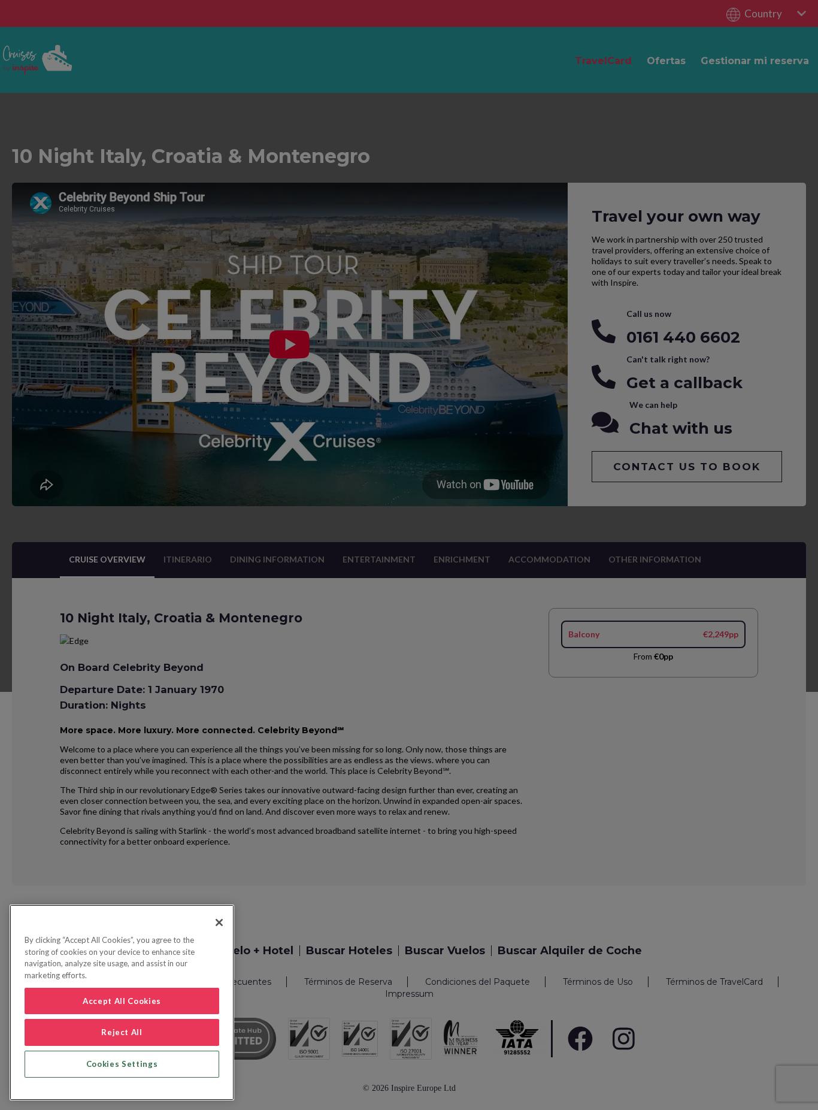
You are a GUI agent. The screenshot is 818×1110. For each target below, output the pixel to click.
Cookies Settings (122, 1064)
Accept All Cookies (122, 1001)
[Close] (219, 922)
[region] (122, 1002)
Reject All (122, 1032)
